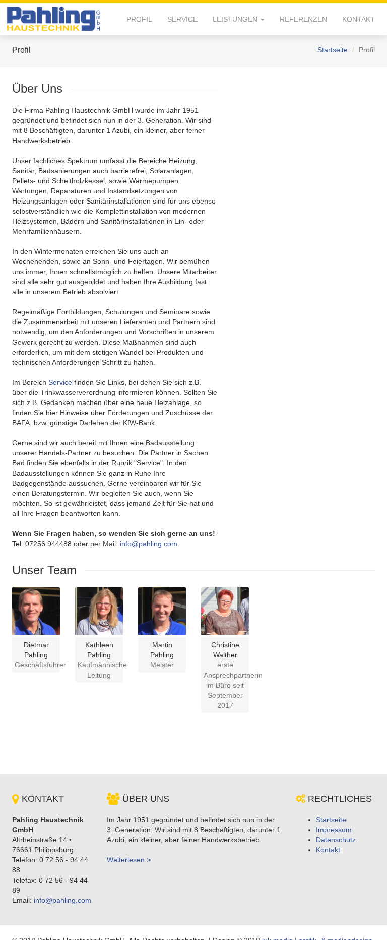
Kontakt (358, 19)
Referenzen (303, 19)
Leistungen (236, 19)
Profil (139, 19)
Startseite (332, 50)
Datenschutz (336, 840)
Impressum (334, 830)
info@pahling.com (148, 544)
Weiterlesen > (129, 860)
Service (182, 19)
